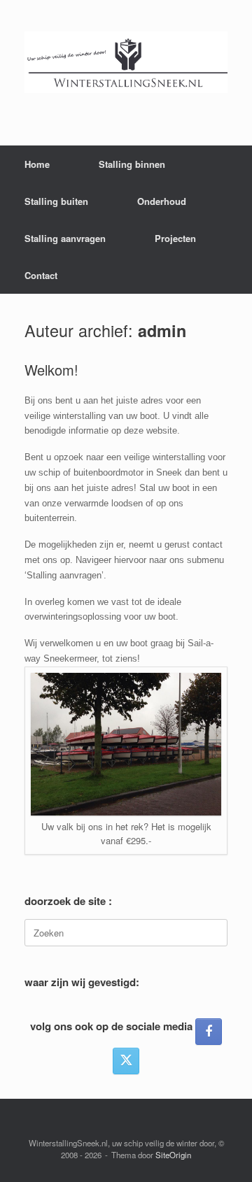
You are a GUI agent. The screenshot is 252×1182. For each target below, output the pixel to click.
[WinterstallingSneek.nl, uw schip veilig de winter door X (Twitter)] (126, 1061)
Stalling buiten (56, 201)
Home (37, 164)
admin (162, 330)
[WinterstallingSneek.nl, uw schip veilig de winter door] (125, 62)
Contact (40, 275)
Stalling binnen (132, 164)
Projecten (175, 238)
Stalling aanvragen (65, 238)
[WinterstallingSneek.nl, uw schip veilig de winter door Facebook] (208, 1031)
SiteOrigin (173, 1154)
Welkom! (51, 369)
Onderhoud (161, 201)
